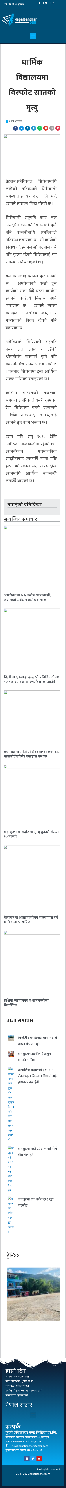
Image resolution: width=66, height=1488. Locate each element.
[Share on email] (45, 128)
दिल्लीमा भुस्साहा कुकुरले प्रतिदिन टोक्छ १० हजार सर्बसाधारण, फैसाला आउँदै (31, 679)
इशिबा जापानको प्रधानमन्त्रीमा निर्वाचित (26, 1003)
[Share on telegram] (33, 128)
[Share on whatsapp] (39, 128)
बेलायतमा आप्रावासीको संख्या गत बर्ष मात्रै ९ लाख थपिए (31, 920)
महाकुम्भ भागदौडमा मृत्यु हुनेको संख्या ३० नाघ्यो (31, 834)
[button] (33, 36)
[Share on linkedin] (27, 128)
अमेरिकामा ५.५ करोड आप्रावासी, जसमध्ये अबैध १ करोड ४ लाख (27, 597)
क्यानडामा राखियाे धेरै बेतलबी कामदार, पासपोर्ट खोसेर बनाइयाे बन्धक (32, 754)
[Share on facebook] (15, 128)
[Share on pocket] (57, 128)
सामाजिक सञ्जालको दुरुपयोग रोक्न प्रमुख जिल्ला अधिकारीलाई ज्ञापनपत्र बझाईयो (37, 1076)
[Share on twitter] (21, 128)
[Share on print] (51, 128)
